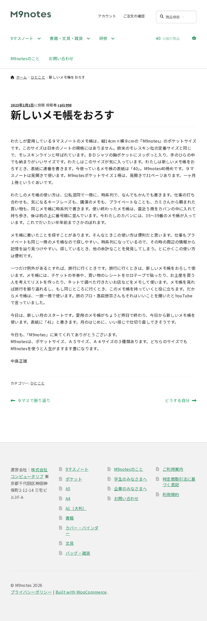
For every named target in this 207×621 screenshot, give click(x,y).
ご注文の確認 (134, 15)
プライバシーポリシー (31, 592)
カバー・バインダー (82, 531)
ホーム (21, 77)
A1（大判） (76, 508)
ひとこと (38, 77)
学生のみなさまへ (130, 479)
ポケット (74, 479)
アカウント (107, 15)
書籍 (70, 518)
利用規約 (171, 494)
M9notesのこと (25, 58)
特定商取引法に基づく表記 (179, 482)
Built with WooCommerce (81, 592)
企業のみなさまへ (130, 488)
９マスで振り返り (33, 400)
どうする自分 (177, 400)
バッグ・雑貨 (78, 553)
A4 (68, 498)
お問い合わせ (61, 58)
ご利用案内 (173, 469)
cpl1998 (64, 104)
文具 (70, 543)
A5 (68, 488)
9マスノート (77, 469)
